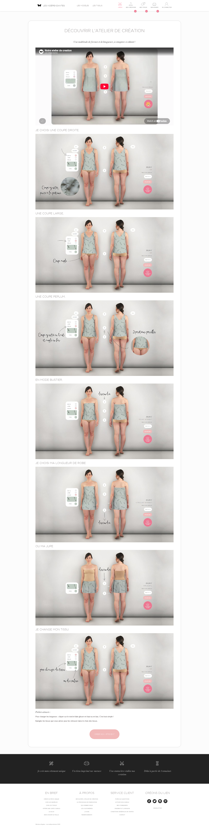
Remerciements (87, 814)
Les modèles (83, 6)
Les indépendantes (54, 5)
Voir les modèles (51, 802)
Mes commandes (122, 805)
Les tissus (97, 6)
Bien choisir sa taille (51, 814)
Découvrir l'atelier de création (87, 799)
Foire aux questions (122, 799)
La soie (86, 811)
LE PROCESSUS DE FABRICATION (87, 802)
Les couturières (87, 808)
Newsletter (157, 808)
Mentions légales (40, 824)
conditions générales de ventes (122, 811)
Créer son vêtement (104, 734)
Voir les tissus (51, 805)
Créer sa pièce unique (51, 799)
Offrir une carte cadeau (51, 808)
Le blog (51, 811)
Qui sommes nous (87, 805)
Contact (122, 814)
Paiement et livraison (122, 808)
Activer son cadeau (122, 802)
